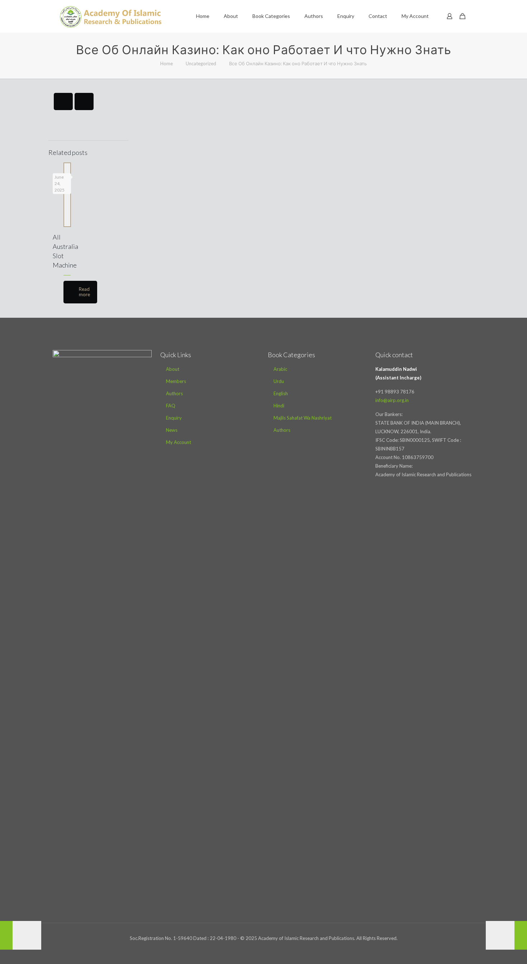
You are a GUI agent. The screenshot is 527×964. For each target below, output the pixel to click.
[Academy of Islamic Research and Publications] (110, 16)
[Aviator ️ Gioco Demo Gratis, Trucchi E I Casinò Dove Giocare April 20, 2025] (20, 935)
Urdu (279, 381)
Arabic (280, 369)
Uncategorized (201, 63)
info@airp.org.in (392, 400)
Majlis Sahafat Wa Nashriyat (303, 418)
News (171, 430)
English (281, 393)
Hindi (279, 405)
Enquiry (174, 418)
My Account (178, 442)
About (172, 369)
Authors (174, 393)
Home (166, 63)
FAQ (170, 405)
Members (176, 381)
